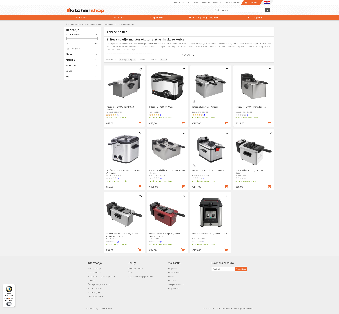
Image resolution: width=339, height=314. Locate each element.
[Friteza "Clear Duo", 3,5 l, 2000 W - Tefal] (210, 212)
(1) (161, 115)
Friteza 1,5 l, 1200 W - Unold (161, 107)
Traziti (267, 10)
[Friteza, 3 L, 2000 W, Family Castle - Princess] (124, 86)
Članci (130, 272)
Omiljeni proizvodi (176, 284)
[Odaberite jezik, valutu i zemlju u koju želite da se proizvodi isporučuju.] (267, 2)
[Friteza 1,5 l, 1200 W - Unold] (167, 86)
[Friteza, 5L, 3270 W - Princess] (210, 86)
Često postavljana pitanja (99, 284)
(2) (118, 115)
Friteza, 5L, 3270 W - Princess (205, 107)
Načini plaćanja (94, 268)
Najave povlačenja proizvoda (140, 276)
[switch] (9, 304)
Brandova (119, 17)
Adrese (171, 276)
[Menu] (13, 285)
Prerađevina (82, 17)
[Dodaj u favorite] (141, 70)
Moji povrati (173, 288)
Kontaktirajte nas (254, 17)
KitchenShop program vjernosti (204, 17)
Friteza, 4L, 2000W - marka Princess (250, 107)
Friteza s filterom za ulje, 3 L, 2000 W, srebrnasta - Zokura (122, 235)
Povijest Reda (174, 272)
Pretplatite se (241, 269)
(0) (247, 115)
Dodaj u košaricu (139, 123)
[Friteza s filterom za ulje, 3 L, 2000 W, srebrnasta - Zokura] (124, 212)
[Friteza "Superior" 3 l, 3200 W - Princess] (210, 149)
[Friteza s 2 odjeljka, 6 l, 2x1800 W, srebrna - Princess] (167, 149)
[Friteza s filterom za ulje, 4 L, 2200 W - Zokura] (253, 149)
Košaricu (172, 280)
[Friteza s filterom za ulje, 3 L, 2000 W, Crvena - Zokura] (167, 212)
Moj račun (172, 268)
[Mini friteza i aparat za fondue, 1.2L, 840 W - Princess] (124, 149)
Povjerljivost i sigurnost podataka (102, 276)
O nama (91, 280)
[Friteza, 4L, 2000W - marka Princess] (253, 86)
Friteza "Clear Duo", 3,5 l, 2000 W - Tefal (209, 233)
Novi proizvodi (156, 17)
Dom (66, 24)
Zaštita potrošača (95, 296)
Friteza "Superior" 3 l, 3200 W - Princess (209, 170)
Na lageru (75, 48)
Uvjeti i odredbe (94, 272)
